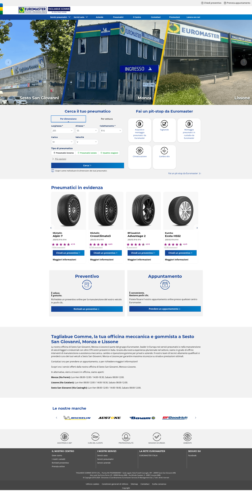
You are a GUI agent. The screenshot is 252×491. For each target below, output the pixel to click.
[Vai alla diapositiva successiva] (243, 62)
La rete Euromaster (152, 451)
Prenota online (58, 466)
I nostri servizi (106, 451)
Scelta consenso (159, 484)
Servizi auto (102, 455)
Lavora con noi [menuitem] (193, 17)
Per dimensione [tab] (68, 118)
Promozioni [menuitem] (174, 17)
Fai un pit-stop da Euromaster (183, 173)
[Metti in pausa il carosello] (10, 24)
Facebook (192, 455)
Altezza (80, 126)
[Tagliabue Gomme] (44, 10)
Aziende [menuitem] (99, 17)
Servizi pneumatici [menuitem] (59, 17)
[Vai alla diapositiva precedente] (8, 62)
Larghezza (57, 126)
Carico (54, 137)
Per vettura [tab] (107, 118)
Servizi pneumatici (105, 459)
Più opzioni (60, 159)
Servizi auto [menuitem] (79, 17)
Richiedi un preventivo (85, 309)
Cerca (86, 165)
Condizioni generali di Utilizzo (115, 484)
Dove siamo (57, 455)
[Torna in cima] (245, 485)
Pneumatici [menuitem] (118, 17)
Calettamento (108, 126)
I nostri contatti (58, 459)
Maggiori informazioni (64, 259)
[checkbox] (63, 153)
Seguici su (194, 451)
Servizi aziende (104, 463)
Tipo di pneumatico (62, 148)
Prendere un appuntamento (163, 308)
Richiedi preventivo (60, 463)
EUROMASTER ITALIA (148, 455)
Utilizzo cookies (92, 484)
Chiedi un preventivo (67, 252)
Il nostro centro (63, 451)
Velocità (79, 137)
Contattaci (145, 484)
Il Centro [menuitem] (137, 17)
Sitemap (134, 484)
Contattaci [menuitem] (156, 17)
